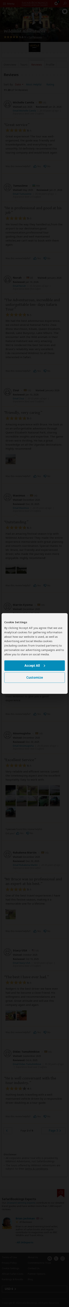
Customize (34, 678)
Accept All (32, 665)
